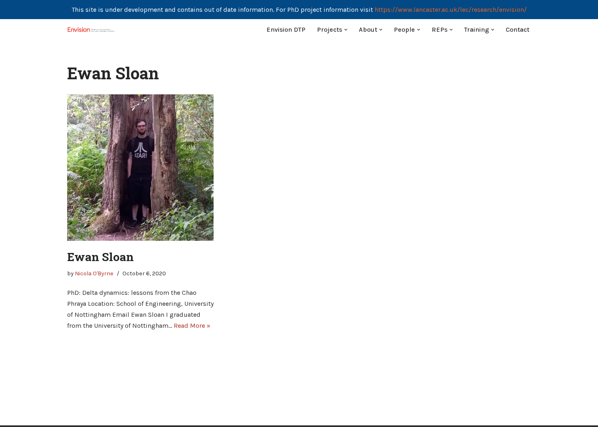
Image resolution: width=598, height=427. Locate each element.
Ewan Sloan (100, 256)
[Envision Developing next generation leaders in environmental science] (91, 29)
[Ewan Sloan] (140, 167)
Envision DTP (286, 29)
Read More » (192, 325)
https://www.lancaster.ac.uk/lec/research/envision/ (451, 9)
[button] (345, 29)
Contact (517, 29)
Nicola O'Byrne (94, 273)
